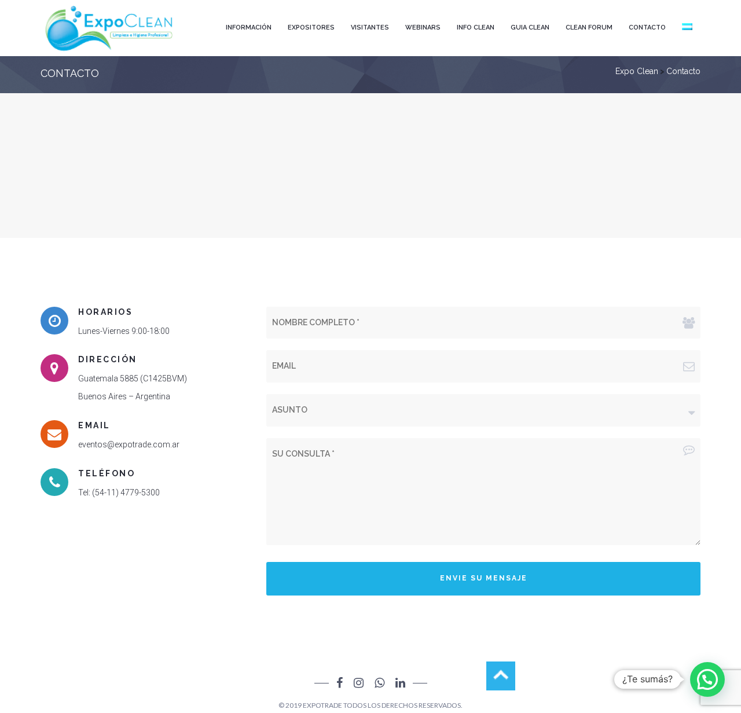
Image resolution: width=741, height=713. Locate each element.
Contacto (647, 27)
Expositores (311, 27)
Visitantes (370, 27)
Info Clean (475, 27)
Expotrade (322, 705)
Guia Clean (530, 27)
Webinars (423, 27)
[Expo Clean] (110, 28)
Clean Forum (589, 27)
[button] (707, 679)
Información (249, 27)
